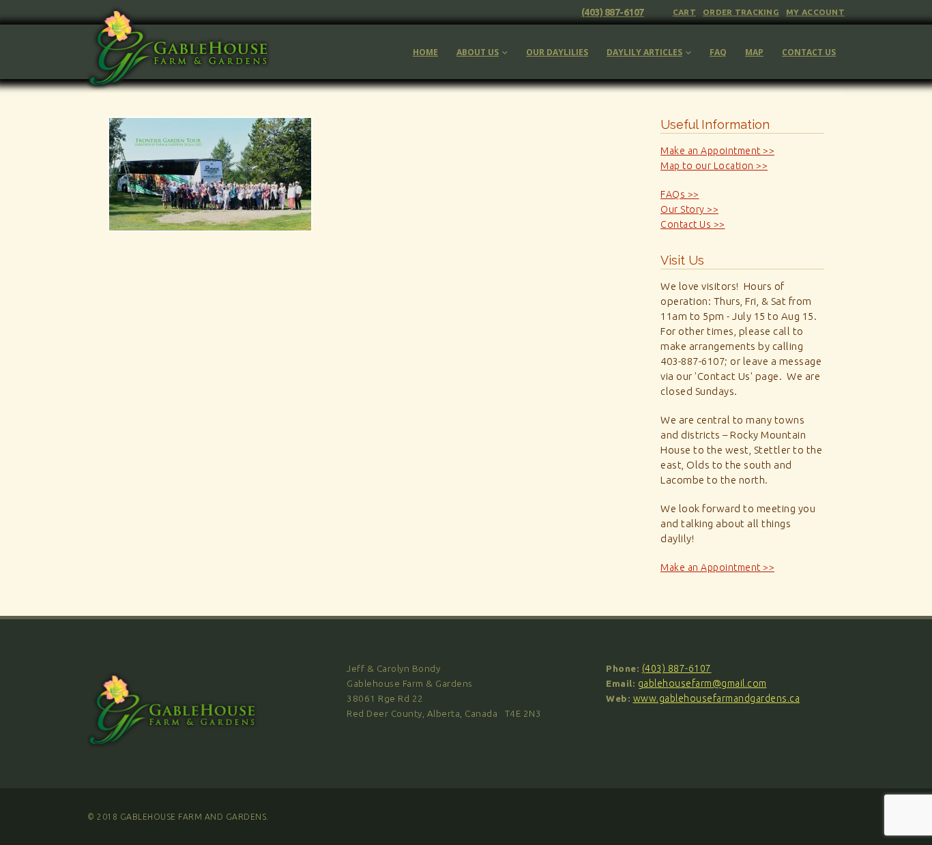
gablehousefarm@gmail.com (702, 683)
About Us (477, 52)
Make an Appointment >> (717, 150)
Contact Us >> (692, 224)
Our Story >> (689, 209)
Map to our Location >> (714, 165)
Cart (684, 12)
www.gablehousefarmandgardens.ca (716, 698)
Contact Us (809, 52)
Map (754, 52)
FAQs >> (679, 194)
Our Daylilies (557, 52)
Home (425, 52)
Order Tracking (741, 12)
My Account (815, 12)
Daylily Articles (644, 52)
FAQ (718, 52)
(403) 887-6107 (612, 12)
